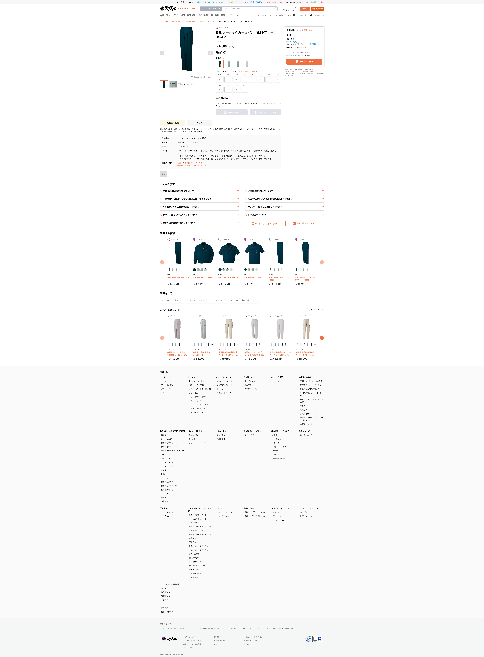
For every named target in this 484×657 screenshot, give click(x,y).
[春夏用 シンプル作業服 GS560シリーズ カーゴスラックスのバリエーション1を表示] (169, 344)
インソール (165, 494)
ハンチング (276, 435)
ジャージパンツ (223, 516)
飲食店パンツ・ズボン (252, 431)
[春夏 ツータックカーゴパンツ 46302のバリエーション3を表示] (176, 269)
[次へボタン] (210, 53)
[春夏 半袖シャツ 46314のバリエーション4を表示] (256, 269)
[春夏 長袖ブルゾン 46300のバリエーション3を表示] (202, 269)
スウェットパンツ (224, 393)
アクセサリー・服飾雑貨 (169, 584)
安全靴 (163, 470)
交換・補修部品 (167, 612)
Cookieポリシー (219, 644)
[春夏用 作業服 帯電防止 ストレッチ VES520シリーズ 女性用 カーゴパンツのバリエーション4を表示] (308, 344)
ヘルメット (165, 478)
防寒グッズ (165, 592)
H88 (260, 75)
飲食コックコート (223, 431)
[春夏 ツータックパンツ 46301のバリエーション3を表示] (278, 269)
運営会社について (189, 637)
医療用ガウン (194, 542)
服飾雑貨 (164, 608)
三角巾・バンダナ (279, 447)
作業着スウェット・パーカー (172, 451)
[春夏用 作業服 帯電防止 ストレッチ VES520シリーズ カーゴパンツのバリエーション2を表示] (223, 344)
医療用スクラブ (166, 508)
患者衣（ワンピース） (198, 538)
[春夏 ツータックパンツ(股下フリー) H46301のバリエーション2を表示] (300, 269)
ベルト (163, 604)
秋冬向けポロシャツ (169, 486)
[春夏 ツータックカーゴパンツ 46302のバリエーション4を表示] (180, 269)
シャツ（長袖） (195, 393)
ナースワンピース (196, 573)
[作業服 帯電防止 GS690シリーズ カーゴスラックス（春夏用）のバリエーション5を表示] (285, 344)
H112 (236, 85)
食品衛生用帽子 (278, 458)
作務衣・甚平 (249, 508)
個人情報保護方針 (220, 641)
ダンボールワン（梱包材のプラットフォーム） (246, 629)
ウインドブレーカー (169, 381)
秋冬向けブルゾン (168, 443)
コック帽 (275, 454)
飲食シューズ (304, 431)
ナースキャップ (195, 570)
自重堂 (180, 163)
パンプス (303, 512)
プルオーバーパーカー (225, 381)
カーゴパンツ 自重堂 (170, 300)
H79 (236, 75)
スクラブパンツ (167, 516)
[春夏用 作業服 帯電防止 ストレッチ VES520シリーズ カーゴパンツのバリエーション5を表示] (234, 344)
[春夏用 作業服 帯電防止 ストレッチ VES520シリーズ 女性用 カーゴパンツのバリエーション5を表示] (311, 344)
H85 (252, 75)
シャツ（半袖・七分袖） (198, 397)
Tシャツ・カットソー (197, 381)
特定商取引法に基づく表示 (192, 641)
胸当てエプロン (251, 381)
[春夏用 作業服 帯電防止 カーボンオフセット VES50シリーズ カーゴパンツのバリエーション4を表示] (205, 344)
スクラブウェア (167, 512)
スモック (303, 410)
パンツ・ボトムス (195, 431)
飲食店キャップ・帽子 (280, 431)
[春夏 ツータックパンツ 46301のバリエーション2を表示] (274, 269)
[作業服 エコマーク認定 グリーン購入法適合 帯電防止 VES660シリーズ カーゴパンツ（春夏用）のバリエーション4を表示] (256, 344)
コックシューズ (306, 435)
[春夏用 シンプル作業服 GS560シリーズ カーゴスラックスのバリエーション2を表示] (172, 344)
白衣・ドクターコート (198, 515)
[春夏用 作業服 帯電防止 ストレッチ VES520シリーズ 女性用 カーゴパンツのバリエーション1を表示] (297, 344)
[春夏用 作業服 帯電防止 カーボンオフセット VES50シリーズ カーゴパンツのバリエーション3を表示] (201, 344)
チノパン (192, 439)
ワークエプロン (167, 466)
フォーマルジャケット (170, 385)
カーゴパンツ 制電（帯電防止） (243, 300)
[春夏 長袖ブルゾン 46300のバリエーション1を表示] (194, 269)
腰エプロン (249, 385)
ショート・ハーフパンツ (198, 443)
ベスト (163, 393)
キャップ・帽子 (277, 377)
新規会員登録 (317, 9)
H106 (228, 85)
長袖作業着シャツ (168, 490)
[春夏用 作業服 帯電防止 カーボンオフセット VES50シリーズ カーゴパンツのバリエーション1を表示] (194, 344)
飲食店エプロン (250, 377)
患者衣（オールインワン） (199, 546)
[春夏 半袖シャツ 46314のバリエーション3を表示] (253, 269)
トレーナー (221, 389)
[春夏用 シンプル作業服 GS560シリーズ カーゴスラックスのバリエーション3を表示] (176, 344)
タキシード (165, 389)
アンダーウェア (167, 462)
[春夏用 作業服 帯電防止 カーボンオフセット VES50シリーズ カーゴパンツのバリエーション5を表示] (208, 344)
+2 (238, 344)
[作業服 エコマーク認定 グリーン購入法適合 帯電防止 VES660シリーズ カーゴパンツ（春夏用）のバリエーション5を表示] (260, 344)
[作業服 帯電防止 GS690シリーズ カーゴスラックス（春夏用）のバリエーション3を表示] (278, 344)
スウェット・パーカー (224, 377)
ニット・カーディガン (198, 408)
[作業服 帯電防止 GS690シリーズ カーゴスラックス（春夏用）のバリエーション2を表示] (275, 344)
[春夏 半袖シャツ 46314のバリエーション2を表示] (249, 269)
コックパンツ (250, 435)
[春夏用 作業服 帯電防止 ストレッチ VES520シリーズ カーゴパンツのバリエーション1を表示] (220, 344)
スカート (275, 512)
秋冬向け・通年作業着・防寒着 (172, 431)
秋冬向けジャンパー (169, 447)
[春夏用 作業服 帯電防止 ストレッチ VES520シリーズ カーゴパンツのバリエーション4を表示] (230, 344)
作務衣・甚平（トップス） (255, 512)
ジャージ (219, 508)
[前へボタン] (162, 53)
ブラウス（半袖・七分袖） (199, 404)
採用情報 (217, 637)
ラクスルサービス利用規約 (253, 637)
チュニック (193, 523)
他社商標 (247, 644)
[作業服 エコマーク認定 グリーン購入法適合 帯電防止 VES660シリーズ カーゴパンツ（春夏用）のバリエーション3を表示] (253, 344)
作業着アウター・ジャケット (311, 385)
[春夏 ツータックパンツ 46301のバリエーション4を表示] (282, 269)
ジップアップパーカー (225, 385)
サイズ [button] (199, 123)
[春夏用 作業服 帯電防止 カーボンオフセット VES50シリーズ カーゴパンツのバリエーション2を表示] (198, 344)
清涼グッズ (165, 596)
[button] (165, 15)
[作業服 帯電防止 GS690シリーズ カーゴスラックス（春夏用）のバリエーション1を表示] (272, 344)
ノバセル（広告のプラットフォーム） (173, 629)
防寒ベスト (165, 501)
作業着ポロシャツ (196, 412)
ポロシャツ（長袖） (197, 385)
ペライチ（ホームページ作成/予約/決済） (280, 629)
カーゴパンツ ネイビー (217, 300)
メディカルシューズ (197, 562)
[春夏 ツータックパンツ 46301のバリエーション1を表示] (271, 269)
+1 (212, 344)
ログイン (304, 9)
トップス (191, 377)
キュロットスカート (280, 520)
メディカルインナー (197, 577)
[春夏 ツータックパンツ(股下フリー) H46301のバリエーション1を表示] (296, 269)
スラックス (193, 435)
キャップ (275, 381)
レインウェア (166, 439)
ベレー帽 (275, 443)
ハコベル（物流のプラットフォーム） (208, 629)
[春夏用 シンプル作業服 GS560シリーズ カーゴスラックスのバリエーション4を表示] (179, 344)
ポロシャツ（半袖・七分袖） (200, 389)
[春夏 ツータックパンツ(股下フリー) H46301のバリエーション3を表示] (304, 269)
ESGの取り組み (188, 648)
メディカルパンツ (196, 530)
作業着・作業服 (183, 165)
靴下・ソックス (306, 516)
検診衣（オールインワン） (199, 550)
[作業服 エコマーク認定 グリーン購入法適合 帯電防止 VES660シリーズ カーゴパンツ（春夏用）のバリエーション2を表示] (249, 344)
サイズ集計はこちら (247, 71)
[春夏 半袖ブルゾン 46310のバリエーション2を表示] (223, 269)
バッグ (163, 588)
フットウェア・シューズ (309, 508)
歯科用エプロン (195, 558)
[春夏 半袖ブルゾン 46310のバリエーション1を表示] (220, 269)
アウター (163, 377)
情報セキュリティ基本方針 (192, 644)
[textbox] (249, 9)
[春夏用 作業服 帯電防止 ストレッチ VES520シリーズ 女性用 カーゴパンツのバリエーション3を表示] (304, 344)
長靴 (163, 474)
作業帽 (163, 497)
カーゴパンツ (166, 454)
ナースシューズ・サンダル (199, 566)
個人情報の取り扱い (251, 641)
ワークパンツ (166, 458)
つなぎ (302, 406)
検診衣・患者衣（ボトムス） (200, 534)
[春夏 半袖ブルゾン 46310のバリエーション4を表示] (231, 269)
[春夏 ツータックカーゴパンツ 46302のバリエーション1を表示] (169, 269)
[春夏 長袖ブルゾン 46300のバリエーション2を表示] (198, 269)
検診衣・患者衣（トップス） (200, 527)
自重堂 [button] (218, 41)
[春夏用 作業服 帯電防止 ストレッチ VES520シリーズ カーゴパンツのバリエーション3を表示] (227, 344)
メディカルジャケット (198, 519)
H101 (220, 85)
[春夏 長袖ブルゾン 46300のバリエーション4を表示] (205, 269)
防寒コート (165, 435)
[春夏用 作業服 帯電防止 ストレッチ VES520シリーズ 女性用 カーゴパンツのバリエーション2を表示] (301, 344)
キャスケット (277, 439)
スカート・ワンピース (280, 508)
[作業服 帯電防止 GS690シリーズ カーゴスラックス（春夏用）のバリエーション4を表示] (282, 344)
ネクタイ (164, 600)
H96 (277, 75)
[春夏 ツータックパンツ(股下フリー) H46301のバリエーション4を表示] (307, 269)
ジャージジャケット (225, 512)
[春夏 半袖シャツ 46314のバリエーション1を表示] (245, 269)
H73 (219, 75)
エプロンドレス (251, 389)
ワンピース (276, 516)
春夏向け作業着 (305, 377)
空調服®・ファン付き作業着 (311, 381)
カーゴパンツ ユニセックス (193, 300)
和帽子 (275, 451)
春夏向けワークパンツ (309, 424)
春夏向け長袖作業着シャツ (310, 389)
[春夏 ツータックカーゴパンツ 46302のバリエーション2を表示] (173, 269)
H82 (244, 75)
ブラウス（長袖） (196, 401)
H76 (228, 75)
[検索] (275, 9)
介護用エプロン (195, 554)
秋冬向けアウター (168, 482)
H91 (269, 75)
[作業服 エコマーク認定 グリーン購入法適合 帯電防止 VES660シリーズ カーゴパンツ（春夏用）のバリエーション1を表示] (246, 344)
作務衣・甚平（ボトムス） (255, 516)
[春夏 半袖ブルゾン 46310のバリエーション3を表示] (227, 269)
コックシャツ (222, 435)
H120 (244, 85)
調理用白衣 (221, 439)
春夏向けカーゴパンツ (193, 163)
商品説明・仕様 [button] (172, 123)
